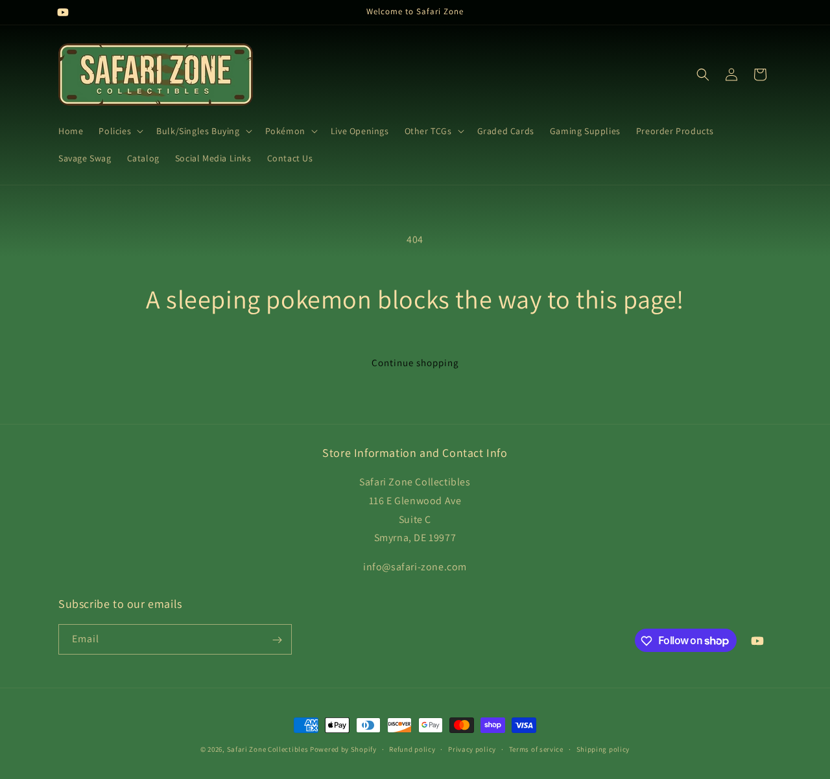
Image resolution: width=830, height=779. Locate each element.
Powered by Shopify (343, 749)
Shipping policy (603, 748)
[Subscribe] (277, 640)
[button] (119, 131)
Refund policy (412, 748)
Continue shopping (415, 362)
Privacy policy (472, 748)
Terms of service (536, 748)
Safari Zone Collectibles (268, 749)
